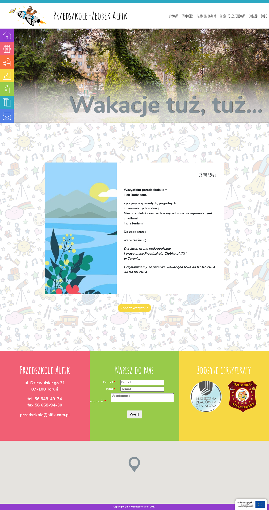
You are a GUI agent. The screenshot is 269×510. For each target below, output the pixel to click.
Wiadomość (94, 401)
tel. (45, 399)
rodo (264, 16)
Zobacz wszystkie (134, 308)
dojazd (253, 16)
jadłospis (187, 16)
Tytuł (109, 389)
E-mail (108, 382)
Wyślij (134, 414)
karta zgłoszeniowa (232, 16)
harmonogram (206, 16)
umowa (173, 16)
